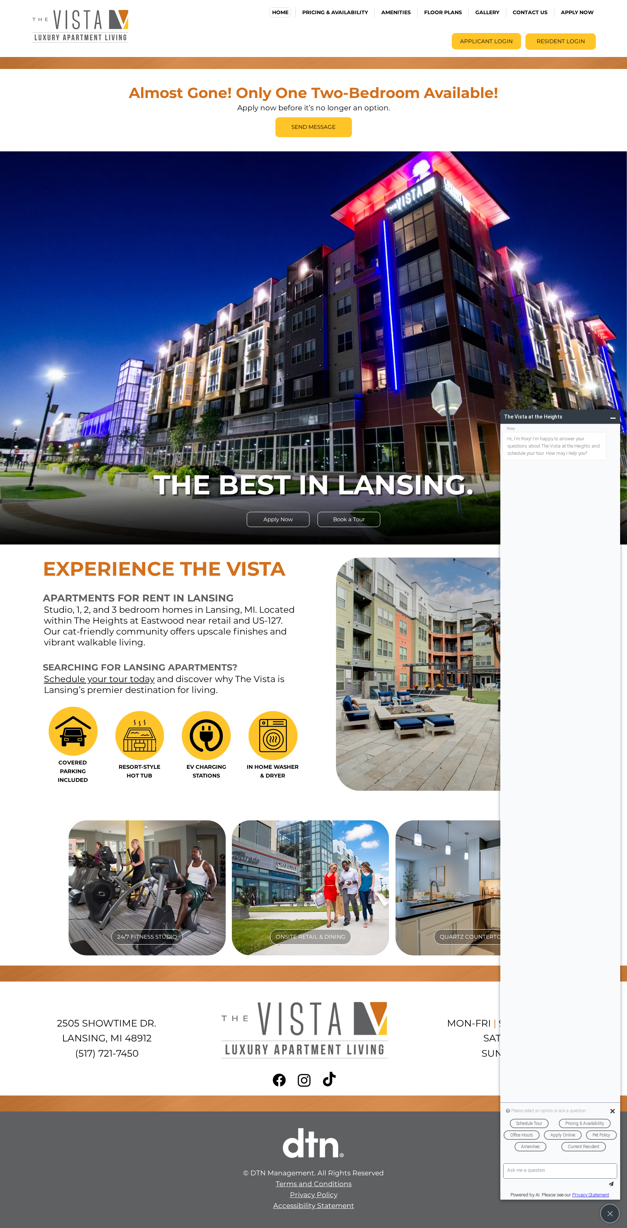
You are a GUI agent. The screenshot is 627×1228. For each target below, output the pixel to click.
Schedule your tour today (99, 678)
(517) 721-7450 (107, 1053)
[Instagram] (304, 1080)
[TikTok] (329, 1080)
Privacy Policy (313, 1195)
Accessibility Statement (313, 1206)
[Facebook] (279, 1080)
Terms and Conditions (314, 1184)
